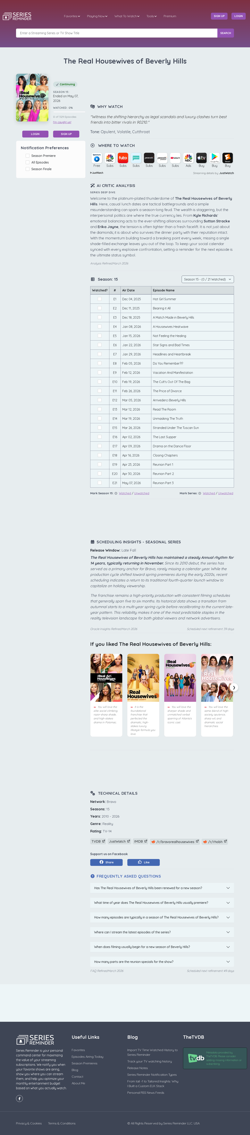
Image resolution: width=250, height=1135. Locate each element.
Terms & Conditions (62, 1123)
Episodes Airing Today (87, 1057)
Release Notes (137, 1068)
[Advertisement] (162, 85)
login (238, 16)
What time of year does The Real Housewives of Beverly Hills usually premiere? (151, 903)
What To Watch (125, 16)
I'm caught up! (62, 122)
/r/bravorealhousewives (175, 842)
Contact (77, 1076)
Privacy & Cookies (29, 1123)
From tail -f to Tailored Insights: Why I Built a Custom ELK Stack (152, 1083)
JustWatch (226, 173)
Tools (150, 16)
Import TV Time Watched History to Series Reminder (152, 1052)
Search (225, 33)
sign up (219, 16)
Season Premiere (44, 156)
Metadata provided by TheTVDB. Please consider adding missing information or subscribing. (224, 1058)
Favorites (70, 16)
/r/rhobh (215, 842)
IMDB (139, 841)
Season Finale (42, 169)
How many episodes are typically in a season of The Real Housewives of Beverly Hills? (156, 917)
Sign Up (66, 134)
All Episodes (40, 162)
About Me (78, 1083)
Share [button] (109, 862)
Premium (170, 16)
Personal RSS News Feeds (145, 1093)
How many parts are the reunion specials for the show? (133, 962)
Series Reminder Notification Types (152, 1075)
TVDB (97, 841)
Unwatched (141, 493)
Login (35, 134)
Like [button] (146, 862)
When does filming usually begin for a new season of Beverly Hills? (142, 947)
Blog (75, 1070)
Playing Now (96, 16)
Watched (125, 493)
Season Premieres (84, 1063)
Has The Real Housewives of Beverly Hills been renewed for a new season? (148, 888)
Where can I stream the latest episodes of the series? (132, 932)
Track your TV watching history (149, 1061)
